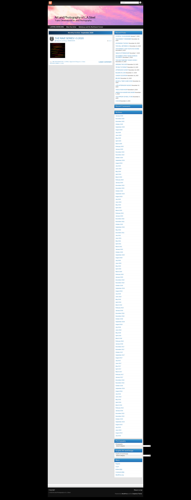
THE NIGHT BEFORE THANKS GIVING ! (126, 60)
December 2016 (120, 380)
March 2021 (119, 246)
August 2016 (119, 391)
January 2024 (119, 182)
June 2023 (118, 202)
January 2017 (119, 377)
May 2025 (118, 138)
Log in (117, 466)
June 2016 (118, 396)
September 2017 (120, 355)
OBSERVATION (71, 40)
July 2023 (118, 199)
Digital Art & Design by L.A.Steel (77, 61)
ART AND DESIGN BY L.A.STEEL (60, 61)
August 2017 (119, 358)
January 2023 (119, 216)
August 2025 (119, 130)
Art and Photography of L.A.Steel (75, 17)
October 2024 (119, 157)
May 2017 (118, 366)
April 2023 (118, 207)
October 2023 (119, 191)
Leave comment (105, 62)
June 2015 (118, 430)
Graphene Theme (137, 493)
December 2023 (120, 185)
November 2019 (120, 282)
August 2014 (119, 433)
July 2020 (118, 260)
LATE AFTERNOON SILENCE (124, 85)
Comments (120, 472)
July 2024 (118, 166)
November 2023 (120, 188)
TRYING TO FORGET (121, 67)
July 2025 (118, 132)
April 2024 (118, 174)
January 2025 (119, 149)
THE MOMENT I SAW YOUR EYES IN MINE (127, 49)
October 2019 (119, 285)
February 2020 (120, 274)
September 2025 (120, 127)
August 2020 (119, 257)
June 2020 (118, 263)
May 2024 (118, 171)
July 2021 (118, 235)
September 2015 (120, 422)
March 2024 (119, 177)
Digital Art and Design (62, 40)
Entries (119, 469)
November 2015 (120, 416)
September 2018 (120, 321)
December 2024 (120, 152)
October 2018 (119, 319)
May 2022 (118, 230)
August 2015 (119, 424)
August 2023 (119, 196)
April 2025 (118, 141)
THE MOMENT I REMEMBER (123, 39)
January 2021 (119, 249)
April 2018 (118, 335)
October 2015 (119, 419)
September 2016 (120, 388)
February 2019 (120, 308)
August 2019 (119, 291)
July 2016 (118, 394)
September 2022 (120, 227)
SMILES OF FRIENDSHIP (122, 53)
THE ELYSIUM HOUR (121, 89)
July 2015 (118, 427)
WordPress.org (120, 475)
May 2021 (118, 241)
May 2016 (118, 399)
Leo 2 (110, 40)
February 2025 (120, 146)
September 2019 (120, 288)
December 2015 (120, 413)
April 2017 (118, 369)
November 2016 (120, 383)
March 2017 (119, 371)
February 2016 (120, 408)
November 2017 (120, 349)
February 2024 (120, 180)
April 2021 (118, 244)
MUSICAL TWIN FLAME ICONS (124, 81)
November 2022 (120, 221)
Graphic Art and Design (122, 454)
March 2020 (119, 271)
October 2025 (119, 124)
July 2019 (118, 294)
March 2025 (119, 143)
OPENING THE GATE (121, 64)
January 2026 (119, 116)
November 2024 (120, 155)
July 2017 (118, 360)
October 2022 (119, 224)
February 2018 (120, 341)
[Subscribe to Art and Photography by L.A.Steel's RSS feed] (50, 2)
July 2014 (118, 435)
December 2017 (120, 346)
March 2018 (119, 338)
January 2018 (119, 344)
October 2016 (119, 385)
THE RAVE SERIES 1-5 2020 (69, 38)
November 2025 (120, 121)
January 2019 (119, 310)
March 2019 (119, 305)
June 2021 (118, 238)
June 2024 (118, 168)
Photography (119, 444)
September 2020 (120, 255)
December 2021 (120, 232)
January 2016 (119, 410)
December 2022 (120, 219)
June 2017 (118, 363)
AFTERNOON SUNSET (122, 70)
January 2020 (119, 277)
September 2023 (120, 193)
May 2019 (118, 299)
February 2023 (120, 213)
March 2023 (119, 210)
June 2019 (118, 296)
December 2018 (120, 313)
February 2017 (120, 374)
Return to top (138, 490)
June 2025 (118, 135)
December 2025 (120, 118)
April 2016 (118, 402)
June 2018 (118, 330)
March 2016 (119, 405)
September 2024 (120, 160)
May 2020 (118, 266)
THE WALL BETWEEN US (123, 46)
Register (118, 464)
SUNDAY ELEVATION (121, 75)
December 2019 (120, 280)
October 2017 (119, 352)
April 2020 (118, 269)
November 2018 (120, 316)
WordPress (125, 493)
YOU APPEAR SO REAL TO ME (124, 96)
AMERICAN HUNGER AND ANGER (125, 92)
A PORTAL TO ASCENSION (123, 36)
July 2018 (118, 327)
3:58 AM (118, 101)
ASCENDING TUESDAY (122, 43)
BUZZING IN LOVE (121, 73)
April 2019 (118, 302)
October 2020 (119, 252)
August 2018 (119, 324)
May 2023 (118, 205)
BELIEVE (118, 78)
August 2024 (119, 163)
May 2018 (118, 333)
